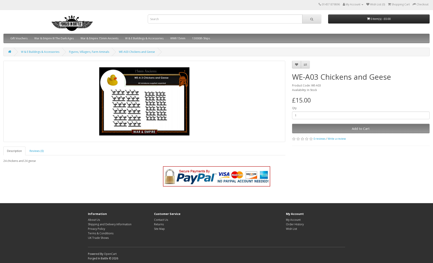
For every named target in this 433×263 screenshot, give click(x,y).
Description (14, 151)
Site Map (159, 229)
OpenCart (110, 254)
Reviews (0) (37, 151)
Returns (159, 224)
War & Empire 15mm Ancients (99, 38)
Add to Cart (361, 128)
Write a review (337, 139)
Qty (294, 108)
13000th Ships (201, 38)
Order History (295, 224)
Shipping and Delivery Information (109, 224)
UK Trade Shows (98, 238)
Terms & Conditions (100, 233)
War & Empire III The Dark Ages (54, 38)
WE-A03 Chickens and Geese (137, 52)
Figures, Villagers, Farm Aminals (89, 52)
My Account (293, 220)
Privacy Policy (96, 229)
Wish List (291, 229)
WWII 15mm (177, 38)
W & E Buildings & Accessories (144, 38)
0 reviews (319, 139)
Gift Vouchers (19, 38)
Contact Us (161, 220)
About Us (94, 220)
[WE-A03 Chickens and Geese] (144, 101)
